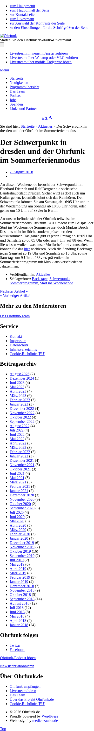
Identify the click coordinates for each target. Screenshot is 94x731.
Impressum (18, 341)
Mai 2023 (17, 387)
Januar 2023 (19, 404)
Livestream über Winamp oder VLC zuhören (44, 58)
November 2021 (22, 465)
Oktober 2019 (20, 551)
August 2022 (19, 426)
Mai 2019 (17, 564)
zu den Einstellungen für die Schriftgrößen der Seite (49, 27)
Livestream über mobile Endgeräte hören (41, 62)
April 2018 (18, 621)
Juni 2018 (17, 612)
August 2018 (19, 603)
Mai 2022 (17, 439)
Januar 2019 (19, 582)
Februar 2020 (20, 534)
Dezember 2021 (22, 460)
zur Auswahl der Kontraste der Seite (37, 23)
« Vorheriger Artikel (15, 296)
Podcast (15, 96)
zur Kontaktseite (22, 14)
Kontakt (16, 336)
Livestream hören (23, 691)
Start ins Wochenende (56, 283)
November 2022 (22, 413)
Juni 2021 (17, 473)
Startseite (16, 78)
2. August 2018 (21, 172)
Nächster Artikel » (14, 291)
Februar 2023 (20, 400)
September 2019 (22, 556)
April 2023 (18, 391)
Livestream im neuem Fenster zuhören (39, 53)
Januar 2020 (19, 538)
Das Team (17, 91)
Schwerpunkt (59, 279)
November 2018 (22, 590)
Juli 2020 (17, 512)
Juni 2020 (17, 517)
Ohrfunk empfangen (25, 686)
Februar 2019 (20, 577)
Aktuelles (45, 126)
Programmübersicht (24, 87)
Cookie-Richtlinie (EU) (27, 354)
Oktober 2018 (20, 595)
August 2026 (19, 374)
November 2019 (22, 547)
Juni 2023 (17, 383)
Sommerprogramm (24, 283)
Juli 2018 (17, 608)
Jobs (13, 100)
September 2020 (22, 508)
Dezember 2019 (22, 543)
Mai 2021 (17, 478)
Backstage (39, 279)
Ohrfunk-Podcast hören (18, 658)
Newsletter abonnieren (17, 666)
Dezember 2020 (22, 495)
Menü (4, 70)
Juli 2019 (17, 560)
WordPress (50, 716)
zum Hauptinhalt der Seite (29, 10)
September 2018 (22, 599)
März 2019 (18, 573)
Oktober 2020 (20, 504)
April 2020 (18, 525)
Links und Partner (23, 108)
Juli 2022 (17, 430)
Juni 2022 (17, 434)
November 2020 (22, 499)
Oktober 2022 (20, 417)
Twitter (15, 645)
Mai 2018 (17, 616)
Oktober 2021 (20, 469)
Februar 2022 (20, 452)
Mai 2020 (17, 521)
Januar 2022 (19, 456)
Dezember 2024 (22, 378)
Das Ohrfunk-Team (15, 316)
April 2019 (18, 569)
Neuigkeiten (19, 83)
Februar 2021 (20, 486)
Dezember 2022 (22, 408)
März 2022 (18, 447)
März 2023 (18, 396)
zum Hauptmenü (22, 6)
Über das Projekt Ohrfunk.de (32, 699)
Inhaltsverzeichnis (23, 349)
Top (3, 729)
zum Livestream (22, 19)
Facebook (17, 650)
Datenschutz (19, 345)
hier (27, 249)
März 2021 (18, 482)
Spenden (16, 104)
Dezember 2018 (22, 586)
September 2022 (22, 421)
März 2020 (18, 530)
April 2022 (18, 443)
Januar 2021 (19, 491)
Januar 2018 (19, 625)
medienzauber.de (45, 721)
